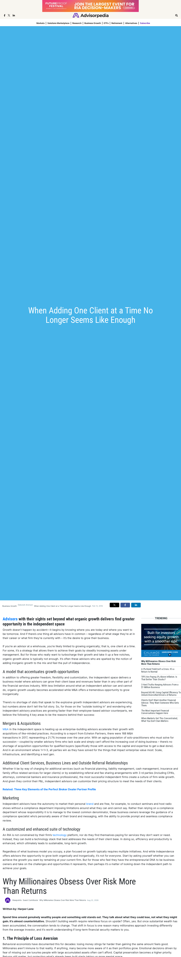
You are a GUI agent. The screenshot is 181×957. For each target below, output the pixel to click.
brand (90, 803)
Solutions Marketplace (58, 23)
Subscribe (145, 23)
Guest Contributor (30, 900)
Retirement (116, 23)
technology (60, 835)
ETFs (106, 23)
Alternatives (131, 23)
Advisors (11, 619)
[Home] (90, 15)
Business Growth (92, 23)
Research (76, 23)
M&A (6, 729)
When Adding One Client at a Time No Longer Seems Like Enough (62, 606)
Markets (40, 23)
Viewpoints (17, 900)
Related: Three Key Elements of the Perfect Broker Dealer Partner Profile (49, 789)
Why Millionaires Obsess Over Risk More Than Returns (62, 900)
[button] (114, 605)
